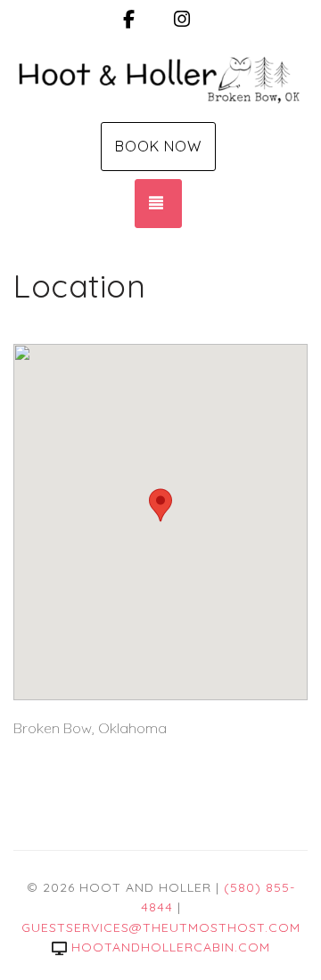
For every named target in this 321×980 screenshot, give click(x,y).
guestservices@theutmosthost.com (160, 927)
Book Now (158, 146)
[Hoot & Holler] (160, 78)
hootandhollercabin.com (170, 947)
